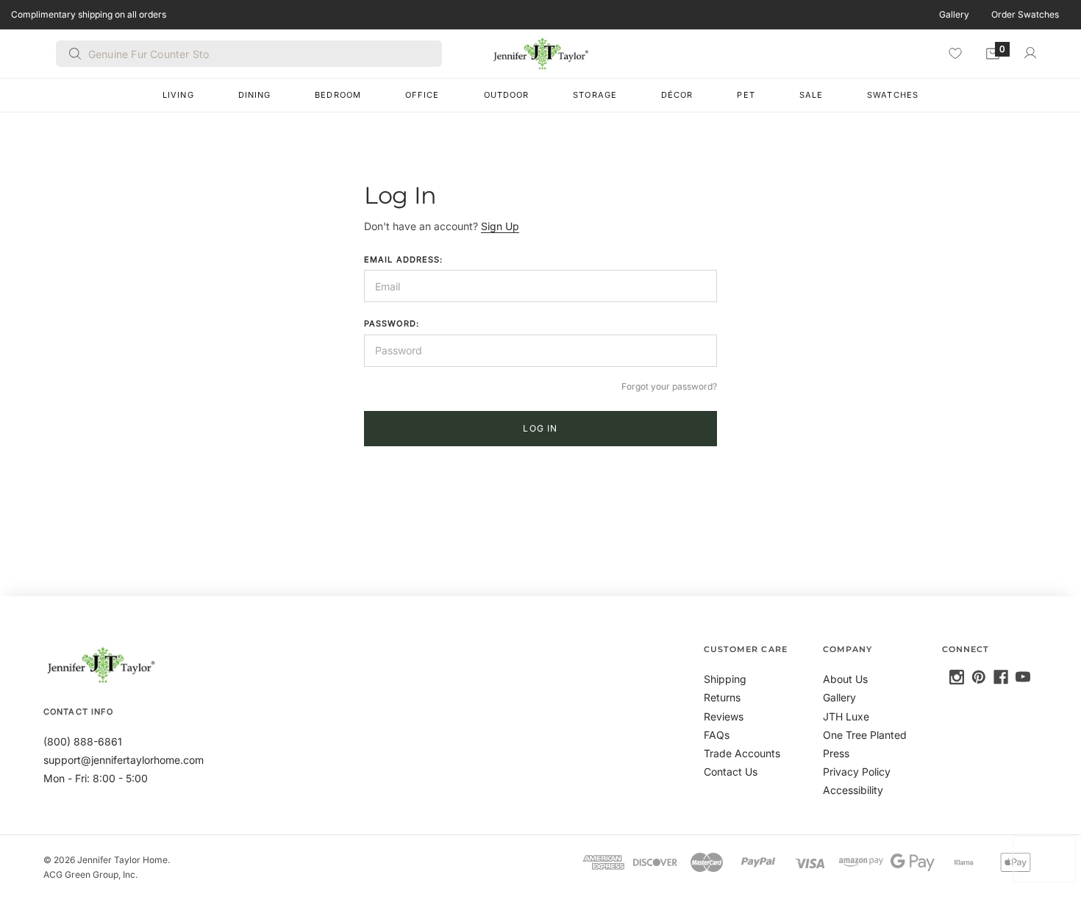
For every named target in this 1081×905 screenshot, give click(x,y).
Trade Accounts (742, 753)
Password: (391, 323)
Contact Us (730, 771)
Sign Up (500, 226)
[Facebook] (1000, 677)
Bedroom (338, 95)
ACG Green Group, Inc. (90, 874)
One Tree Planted (865, 735)
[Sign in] (1030, 53)
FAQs (716, 735)
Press (836, 753)
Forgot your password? (669, 386)
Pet (745, 95)
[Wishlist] (955, 53)
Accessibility (853, 790)
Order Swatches (1025, 14)
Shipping (725, 679)
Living (178, 95)
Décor (677, 95)
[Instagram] (956, 677)
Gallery (954, 14)
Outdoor (506, 95)
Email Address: (403, 259)
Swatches (892, 95)
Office (422, 95)
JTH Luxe (846, 716)
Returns (722, 697)
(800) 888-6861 (82, 741)
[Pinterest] (978, 677)
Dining (254, 95)
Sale (811, 95)
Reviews (723, 716)
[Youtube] (1023, 677)
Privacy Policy (857, 771)
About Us (845, 679)
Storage (595, 95)
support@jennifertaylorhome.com (123, 760)
